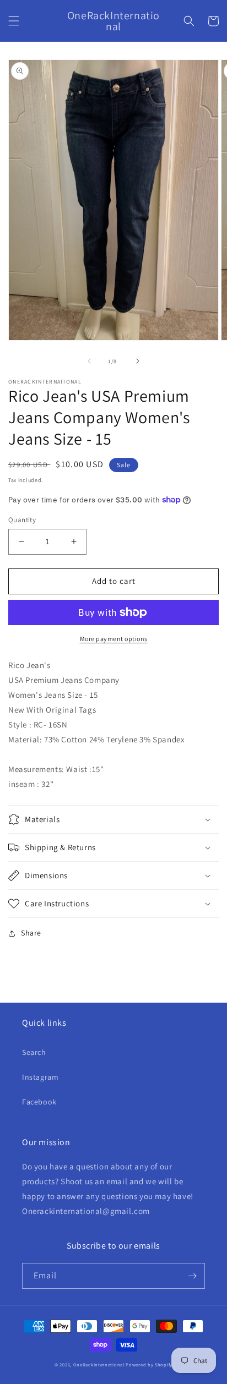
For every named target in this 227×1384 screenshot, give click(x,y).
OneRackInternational (99, 1364)
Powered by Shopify (149, 1364)
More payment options (114, 638)
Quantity (22, 519)
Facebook (39, 1102)
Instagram (40, 1077)
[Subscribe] (192, 1276)
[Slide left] (89, 361)
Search (34, 1052)
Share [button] (31, 933)
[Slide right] (138, 361)
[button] (14, 21)
